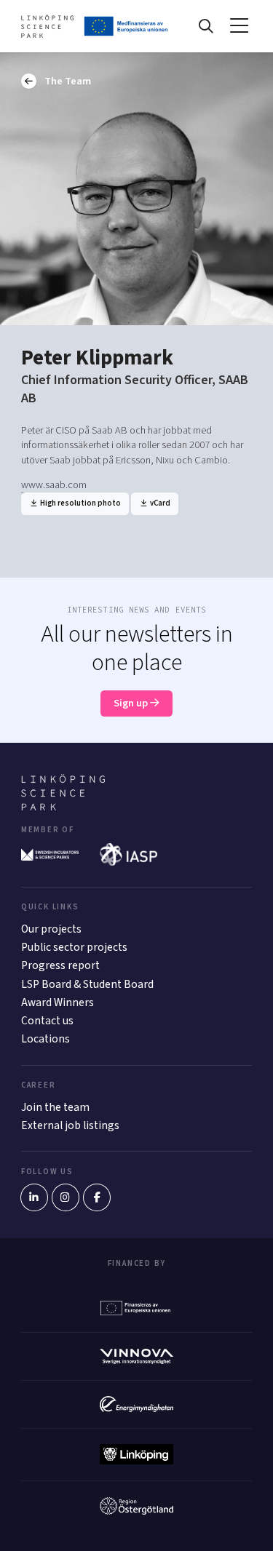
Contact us (47, 1021)
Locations (45, 1039)
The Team (66, 81)
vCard (159, 503)
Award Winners (57, 1002)
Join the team (55, 1107)
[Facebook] (97, 1197)
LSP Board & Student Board (87, 984)
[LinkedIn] (34, 1197)
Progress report (60, 965)
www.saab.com (54, 485)
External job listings (70, 1125)
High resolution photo (80, 503)
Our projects (51, 929)
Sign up (132, 703)
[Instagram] (65, 1197)
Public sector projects (74, 947)
